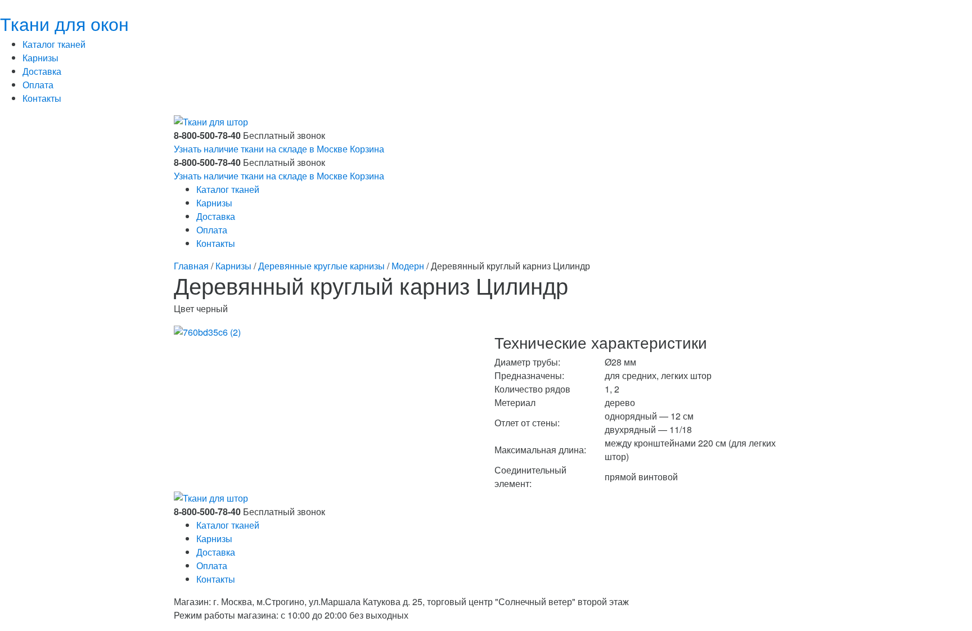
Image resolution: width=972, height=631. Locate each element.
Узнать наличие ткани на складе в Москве (261, 148)
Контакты (41, 98)
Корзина (367, 148)
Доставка (41, 71)
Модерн (408, 265)
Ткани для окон (64, 23)
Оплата (37, 84)
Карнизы (40, 57)
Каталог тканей (54, 44)
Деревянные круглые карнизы (321, 265)
